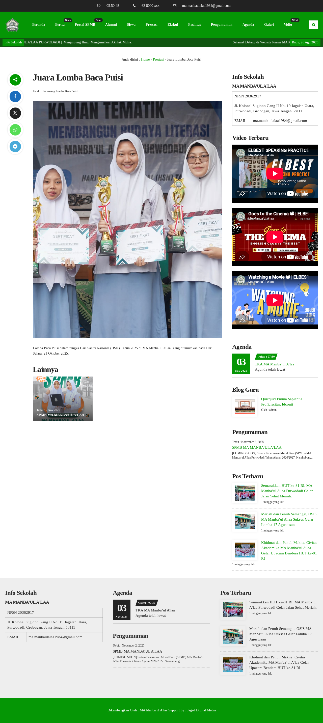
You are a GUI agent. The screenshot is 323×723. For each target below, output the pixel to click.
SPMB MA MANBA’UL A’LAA (60, 415)
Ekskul (173, 24)
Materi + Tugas (44, 51)
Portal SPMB (87, 22)
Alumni (111, 24)
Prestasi (151, 24)
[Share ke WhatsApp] (15, 130)
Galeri (269, 24)
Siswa (131, 24)
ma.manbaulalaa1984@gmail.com (206, 6)
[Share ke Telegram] (15, 146)
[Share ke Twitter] (15, 113)
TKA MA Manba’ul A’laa (274, 364)
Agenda (248, 24)
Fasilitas (194, 24)
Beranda (38, 24)
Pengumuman (221, 24)
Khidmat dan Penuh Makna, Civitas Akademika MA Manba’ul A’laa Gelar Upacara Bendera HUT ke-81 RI (279, 662)
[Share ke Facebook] (15, 96)
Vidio (290, 22)
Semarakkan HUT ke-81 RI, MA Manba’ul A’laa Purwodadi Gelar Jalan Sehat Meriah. (287, 491)
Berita (62, 22)
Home (145, 59)
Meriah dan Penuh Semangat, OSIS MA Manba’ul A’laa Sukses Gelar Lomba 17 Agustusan (288, 519)
